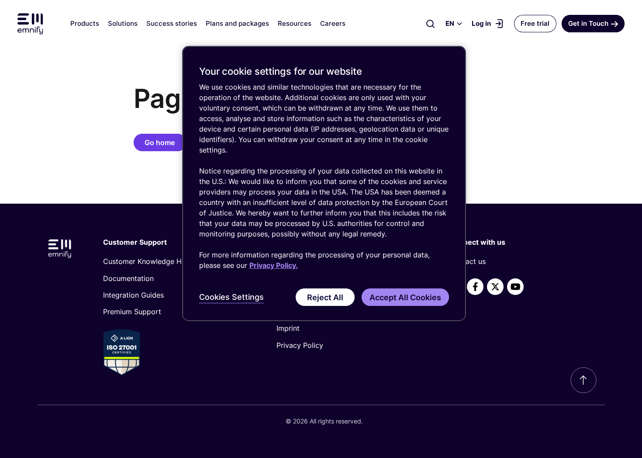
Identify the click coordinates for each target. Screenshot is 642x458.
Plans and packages (237, 23)
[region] (324, 184)
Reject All (325, 297)
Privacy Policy (299, 345)
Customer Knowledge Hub (146, 261)
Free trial (535, 23)
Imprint (288, 328)
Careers (332, 23)
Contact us (467, 261)
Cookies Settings (231, 297)
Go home (160, 142)
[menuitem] (175, 261)
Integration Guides (133, 295)
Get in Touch (588, 23)
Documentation (128, 278)
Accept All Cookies (405, 297)
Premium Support (132, 311)
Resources (294, 23)
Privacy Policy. (273, 265)
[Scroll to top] (583, 380)
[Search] (430, 23)
